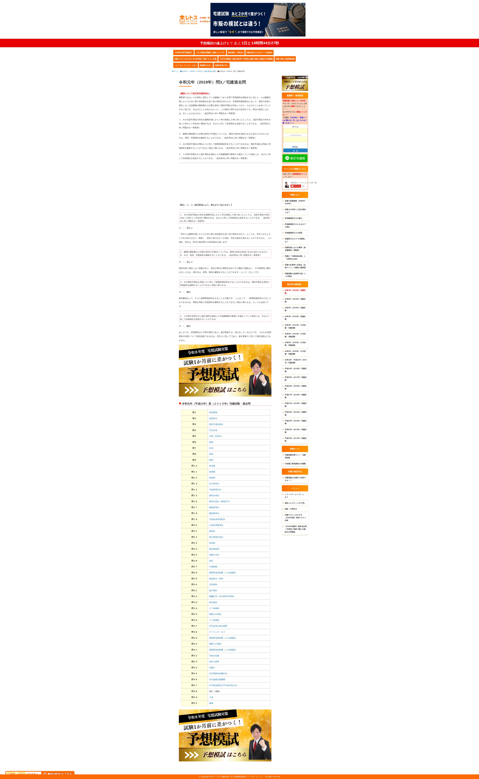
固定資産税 (214, 549)
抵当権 (212, 466)
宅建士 (212, 668)
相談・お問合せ (291, 509)
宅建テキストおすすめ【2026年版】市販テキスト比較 (195, 59)
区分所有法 (214, 484)
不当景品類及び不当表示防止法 (223, 685)
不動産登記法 (215, 490)
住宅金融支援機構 (217, 679)
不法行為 (213, 430)
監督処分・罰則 (216, 579)
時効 (211, 460)
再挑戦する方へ (206, 65)
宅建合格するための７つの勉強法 (259, 52)
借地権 (212, 472)
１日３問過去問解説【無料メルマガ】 (210, 52)
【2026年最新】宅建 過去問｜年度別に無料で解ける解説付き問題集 (246, 59)
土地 (211, 697)
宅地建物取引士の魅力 (293, 218)
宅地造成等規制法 (217, 519)
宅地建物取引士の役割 (293, 233)
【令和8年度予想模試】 (183, 52)
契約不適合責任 (216, 424)
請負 (211, 454)
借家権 (212, 478)
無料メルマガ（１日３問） (295, 503)
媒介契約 (213, 590)
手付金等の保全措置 (218, 626)
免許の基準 (214, 662)
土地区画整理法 (216, 525)
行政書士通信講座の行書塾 (295, 464)
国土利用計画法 (216, 537)
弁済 (211, 448)
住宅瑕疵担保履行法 (218, 673)
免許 (211, 561)
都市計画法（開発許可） (220, 501)
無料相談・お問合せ (236, 52)
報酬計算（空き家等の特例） (222, 596)
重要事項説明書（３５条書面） (223, 573)
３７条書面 (214, 608)
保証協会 (213, 602)
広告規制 (213, 584)
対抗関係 (213, 412)
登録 (296, 147)
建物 (211, 703)
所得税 (212, 543)
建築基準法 (214, 507)
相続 (211, 442)
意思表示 (213, 418)
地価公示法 (214, 555)
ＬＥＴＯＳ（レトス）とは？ (185, 65)
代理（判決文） (216, 436)
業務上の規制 (215, 614)
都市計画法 (214, 495)
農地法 (212, 531)
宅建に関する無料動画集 (285, 59)
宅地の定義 (214, 656)
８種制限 (213, 567)
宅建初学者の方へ (222, 65)
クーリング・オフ (217, 632)
